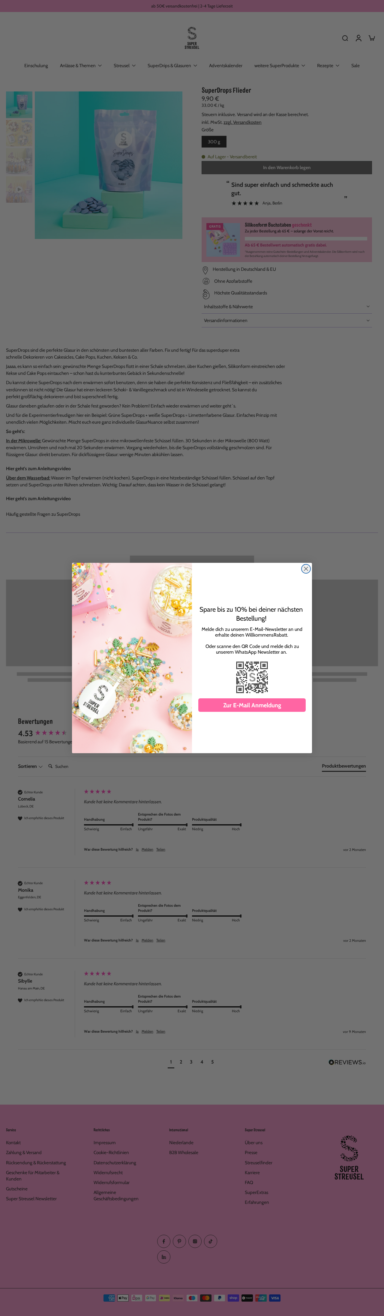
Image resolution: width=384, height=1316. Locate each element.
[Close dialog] (306, 568)
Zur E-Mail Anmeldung (252, 705)
